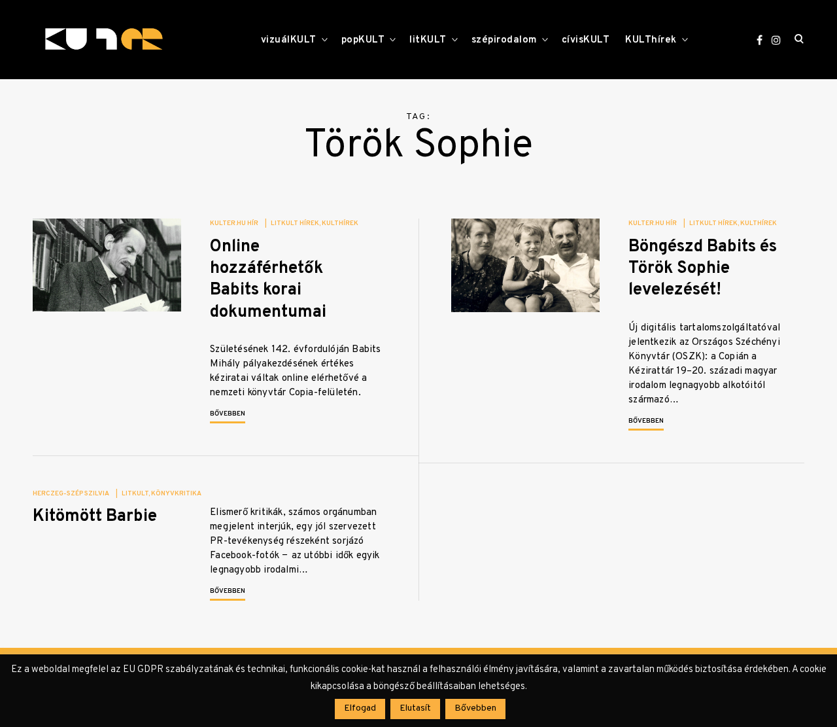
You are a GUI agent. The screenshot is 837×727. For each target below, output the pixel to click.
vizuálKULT (288, 40)
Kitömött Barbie (95, 516)
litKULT (428, 40)
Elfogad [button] (360, 708)
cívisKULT (586, 40)
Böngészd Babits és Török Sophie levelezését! (702, 269)
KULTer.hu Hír (234, 223)
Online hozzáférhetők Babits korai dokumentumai (268, 279)
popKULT (363, 40)
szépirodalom (504, 40)
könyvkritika (176, 493)
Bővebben (227, 414)
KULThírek (651, 40)
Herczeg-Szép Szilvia (71, 493)
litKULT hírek (295, 223)
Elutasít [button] (415, 708)
